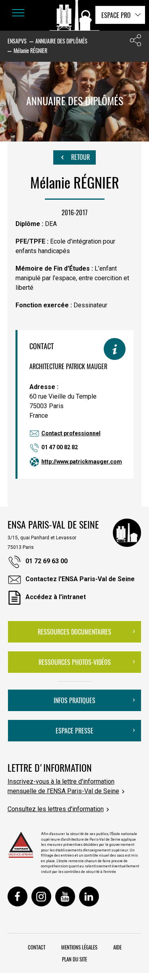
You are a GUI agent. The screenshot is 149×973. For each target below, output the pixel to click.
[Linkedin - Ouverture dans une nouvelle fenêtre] (89, 896)
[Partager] (135, 42)
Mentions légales (79, 947)
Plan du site (74, 959)
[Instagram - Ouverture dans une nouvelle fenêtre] (41, 896)
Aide (117, 947)
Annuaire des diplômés (61, 41)
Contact (36, 947)
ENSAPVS (17, 41)
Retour (80, 157)
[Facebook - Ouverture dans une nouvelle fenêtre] (17, 896)
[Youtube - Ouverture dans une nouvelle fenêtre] (65, 896)
